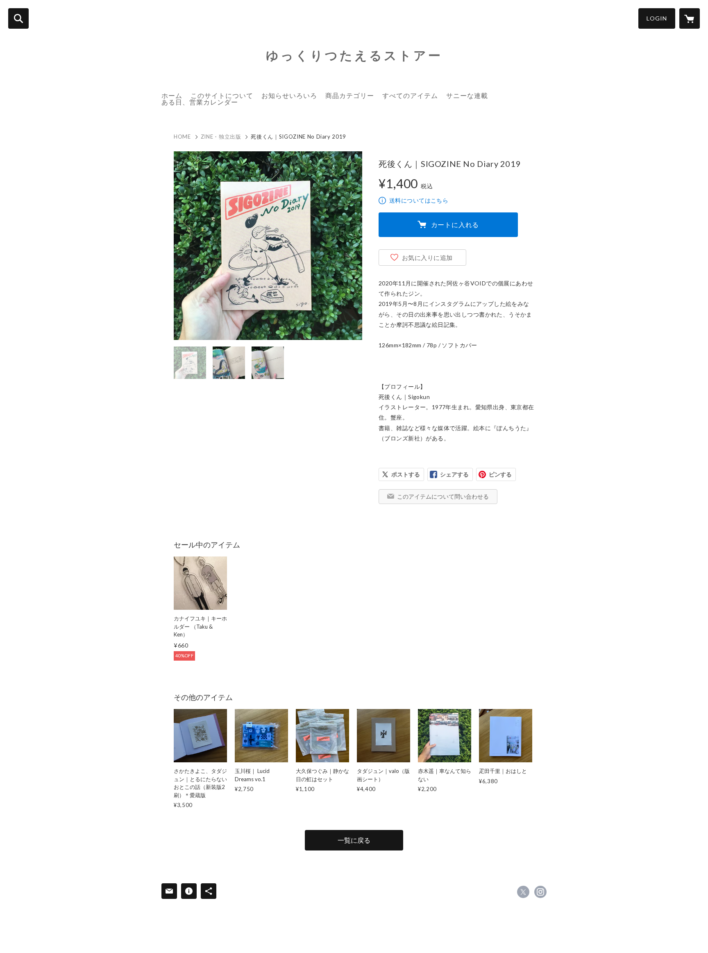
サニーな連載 (467, 95)
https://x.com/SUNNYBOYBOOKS (523, 892)
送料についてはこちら (418, 200)
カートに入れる (455, 224)
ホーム (171, 95)
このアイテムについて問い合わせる (443, 496)
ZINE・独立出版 (221, 136)
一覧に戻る (354, 840)
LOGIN (657, 18)
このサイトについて (222, 95)
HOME (182, 136)
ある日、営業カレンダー (199, 102)
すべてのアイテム (410, 95)
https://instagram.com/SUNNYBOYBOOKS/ (540, 892)
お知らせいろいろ (289, 95)
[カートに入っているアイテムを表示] (689, 18)
